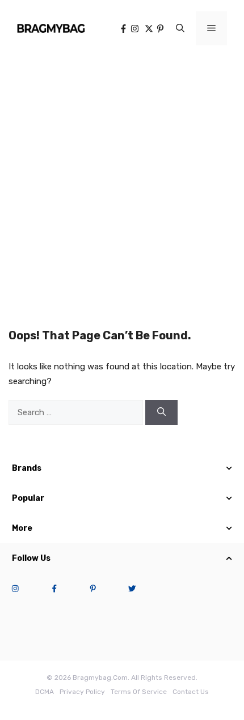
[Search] (161, 412)
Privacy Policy (82, 692)
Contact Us (191, 692)
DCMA (44, 692)
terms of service (139, 692)
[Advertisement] (122, 184)
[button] (180, 28)
